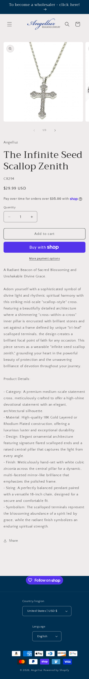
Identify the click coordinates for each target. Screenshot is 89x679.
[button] (9, 24)
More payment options (44, 258)
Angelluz (37, 670)
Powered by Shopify (56, 670)
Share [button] (13, 541)
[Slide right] (55, 130)
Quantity (10, 207)
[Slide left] (34, 130)
